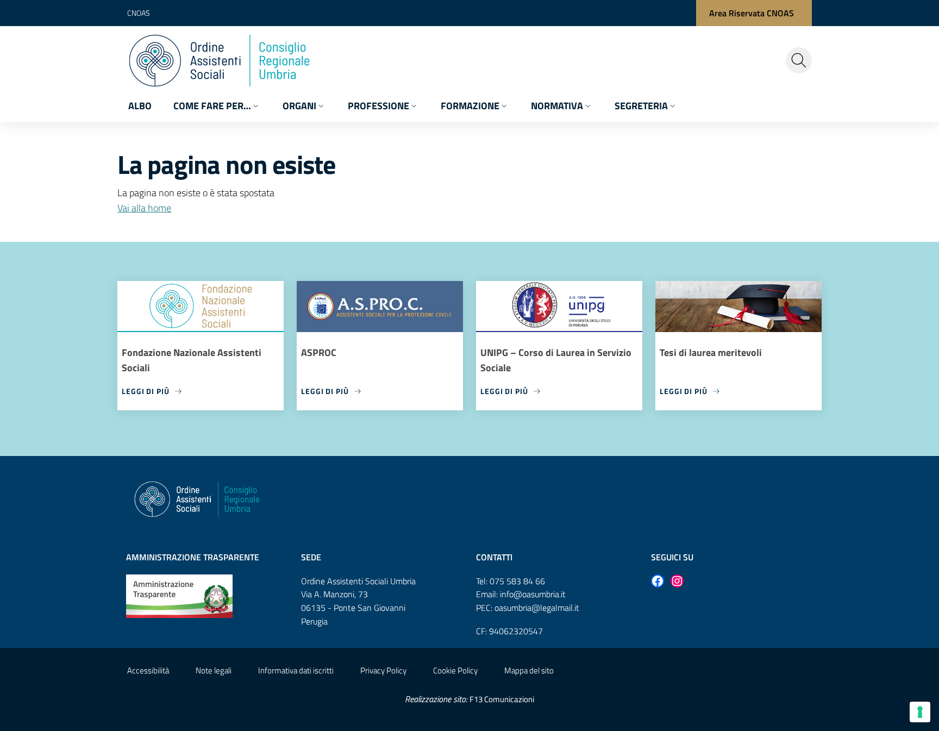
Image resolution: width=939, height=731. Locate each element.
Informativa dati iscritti (296, 670)
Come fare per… (212, 105)
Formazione (470, 105)
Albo (140, 105)
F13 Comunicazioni (502, 699)
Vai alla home (144, 208)
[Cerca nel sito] (799, 60)
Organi (299, 105)
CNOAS (138, 12)
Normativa (557, 105)
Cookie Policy (455, 670)
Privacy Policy (383, 670)
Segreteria (641, 105)
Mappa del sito (529, 670)
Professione (378, 105)
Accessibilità (148, 670)
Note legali (213, 670)
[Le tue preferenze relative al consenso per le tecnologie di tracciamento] (920, 712)
